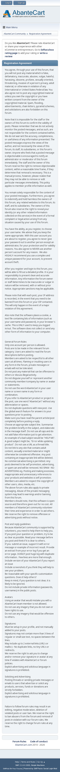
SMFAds (6, 769)
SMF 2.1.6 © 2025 (22, 765)
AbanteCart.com (23, 744)
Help (17, 762)
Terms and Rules (28, 762)
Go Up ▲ (41, 762)
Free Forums (17, 769)
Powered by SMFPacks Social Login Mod (40, 769)
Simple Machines (38, 765)
